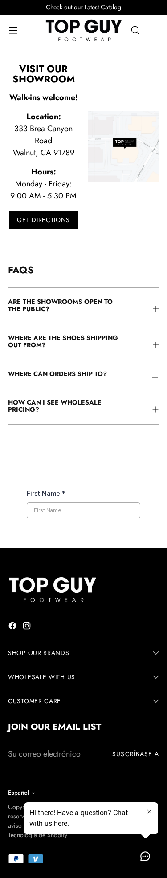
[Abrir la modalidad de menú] (13, 30)
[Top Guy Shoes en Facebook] (13, 627)
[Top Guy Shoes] (84, 30)
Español (18, 792)
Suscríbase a (135, 753)
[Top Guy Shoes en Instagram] (27, 627)
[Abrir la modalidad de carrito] (154, 30)
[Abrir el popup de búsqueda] (135, 30)
